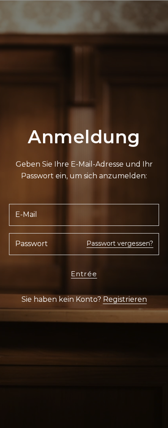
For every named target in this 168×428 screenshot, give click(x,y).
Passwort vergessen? (119, 243)
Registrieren (125, 299)
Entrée (84, 273)
